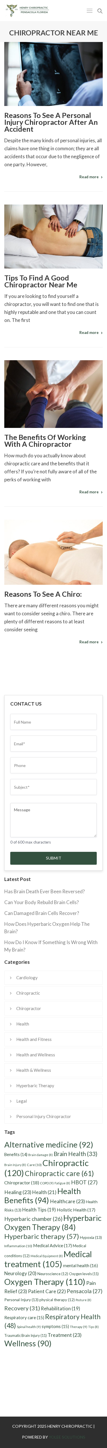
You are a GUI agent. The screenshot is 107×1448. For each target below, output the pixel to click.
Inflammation (18, 1246)
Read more (89, 177)
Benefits (15, 1154)
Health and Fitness (34, 1039)
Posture (83, 1300)
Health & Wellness (33, 1070)
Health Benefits (42, 1195)
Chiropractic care (59, 1173)
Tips (93, 1327)
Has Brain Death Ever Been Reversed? (44, 891)
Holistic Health (76, 1209)
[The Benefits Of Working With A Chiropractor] (53, 394)
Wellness (28, 1343)
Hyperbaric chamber (33, 1219)
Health (22, 1023)
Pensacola (84, 1291)
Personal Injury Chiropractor (43, 1116)
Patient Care (47, 1291)
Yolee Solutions (67, 1437)
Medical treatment (48, 1259)
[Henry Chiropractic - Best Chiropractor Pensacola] (34, 10)
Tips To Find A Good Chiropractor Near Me (40, 281)
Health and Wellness (35, 1054)
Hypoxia (91, 1237)
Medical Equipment (47, 1256)
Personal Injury (21, 1299)
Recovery (22, 1308)
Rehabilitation (60, 1308)
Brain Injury (15, 1165)
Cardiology (27, 977)
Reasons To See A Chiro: (43, 594)
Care (34, 1165)
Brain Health (75, 1153)
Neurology (20, 1273)
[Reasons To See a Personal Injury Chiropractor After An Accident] (53, 74)
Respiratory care (24, 1317)
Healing (17, 1192)
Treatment (65, 1335)
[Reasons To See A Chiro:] (53, 552)
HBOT (84, 1182)
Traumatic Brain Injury (25, 1335)
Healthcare (67, 1201)
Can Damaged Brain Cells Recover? (41, 913)
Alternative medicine (48, 1144)
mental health (80, 1265)
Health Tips (39, 1210)
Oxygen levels (84, 1273)
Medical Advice (52, 1245)
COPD (47, 1183)
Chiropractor (28, 1008)
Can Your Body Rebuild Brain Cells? (41, 902)
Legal (21, 1100)
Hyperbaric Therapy (35, 1085)
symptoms (55, 1326)
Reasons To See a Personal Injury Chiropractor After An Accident (51, 122)
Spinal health (29, 1327)
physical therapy (57, 1299)
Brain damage (40, 1155)
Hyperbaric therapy (41, 1236)
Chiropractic (28, 993)
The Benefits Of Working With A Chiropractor (45, 440)
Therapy (78, 1327)
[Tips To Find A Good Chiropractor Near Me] (53, 237)
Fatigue (62, 1183)
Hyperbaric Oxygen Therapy (53, 1222)
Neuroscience (52, 1273)
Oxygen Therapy (44, 1282)
